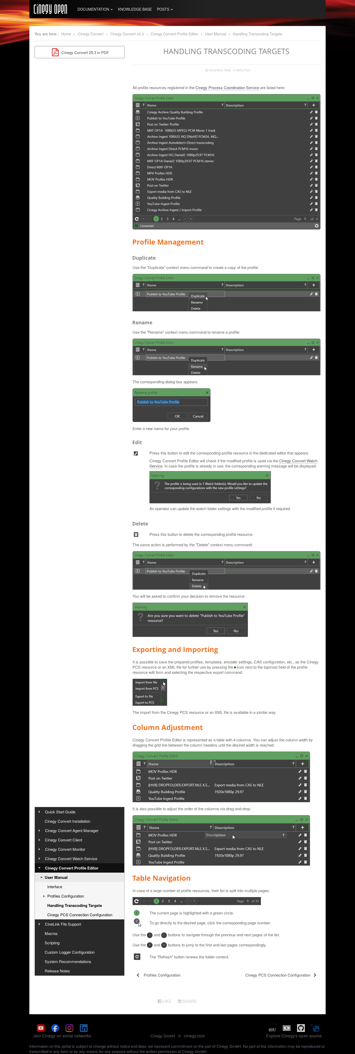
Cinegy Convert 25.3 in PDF (84, 52)
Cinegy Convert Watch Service (71, 858)
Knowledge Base (135, 9)
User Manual (215, 33)
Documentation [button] (93, 9)
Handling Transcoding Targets (257, 33)
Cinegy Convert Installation (67, 821)
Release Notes (57, 970)
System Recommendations (68, 961)
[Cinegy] (50, 9)
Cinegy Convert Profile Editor (174, 33)
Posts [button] (163, 9)
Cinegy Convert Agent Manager (71, 830)
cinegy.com (194, 1036)
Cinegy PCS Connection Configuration (79, 914)
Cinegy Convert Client (63, 839)
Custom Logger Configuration (70, 952)
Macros (51, 933)
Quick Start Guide (60, 811)
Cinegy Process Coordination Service (227, 87)
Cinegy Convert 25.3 (127, 33)
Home (66, 33)
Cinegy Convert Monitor (65, 849)
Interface (54, 886)
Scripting (52, 942)
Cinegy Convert (90, 33)
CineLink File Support (63, 924)
